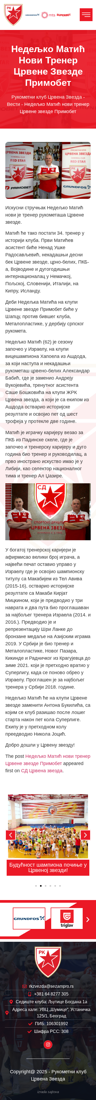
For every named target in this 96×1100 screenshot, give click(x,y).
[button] (10, 835)
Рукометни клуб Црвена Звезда (46, 97)
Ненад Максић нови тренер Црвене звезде (49, 867)
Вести (13, 104)
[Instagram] (48, 1044)
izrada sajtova (48, 1092)
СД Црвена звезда (41, 770)
